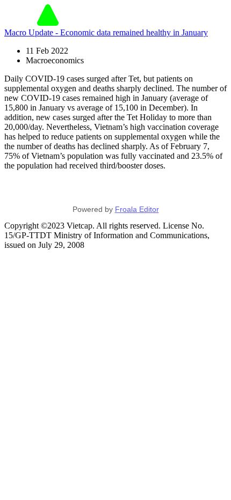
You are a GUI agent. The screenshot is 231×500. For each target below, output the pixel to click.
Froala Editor (137, 209)
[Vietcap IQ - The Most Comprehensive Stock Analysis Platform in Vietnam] (47, 22)
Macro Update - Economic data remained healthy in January (106, 32)
